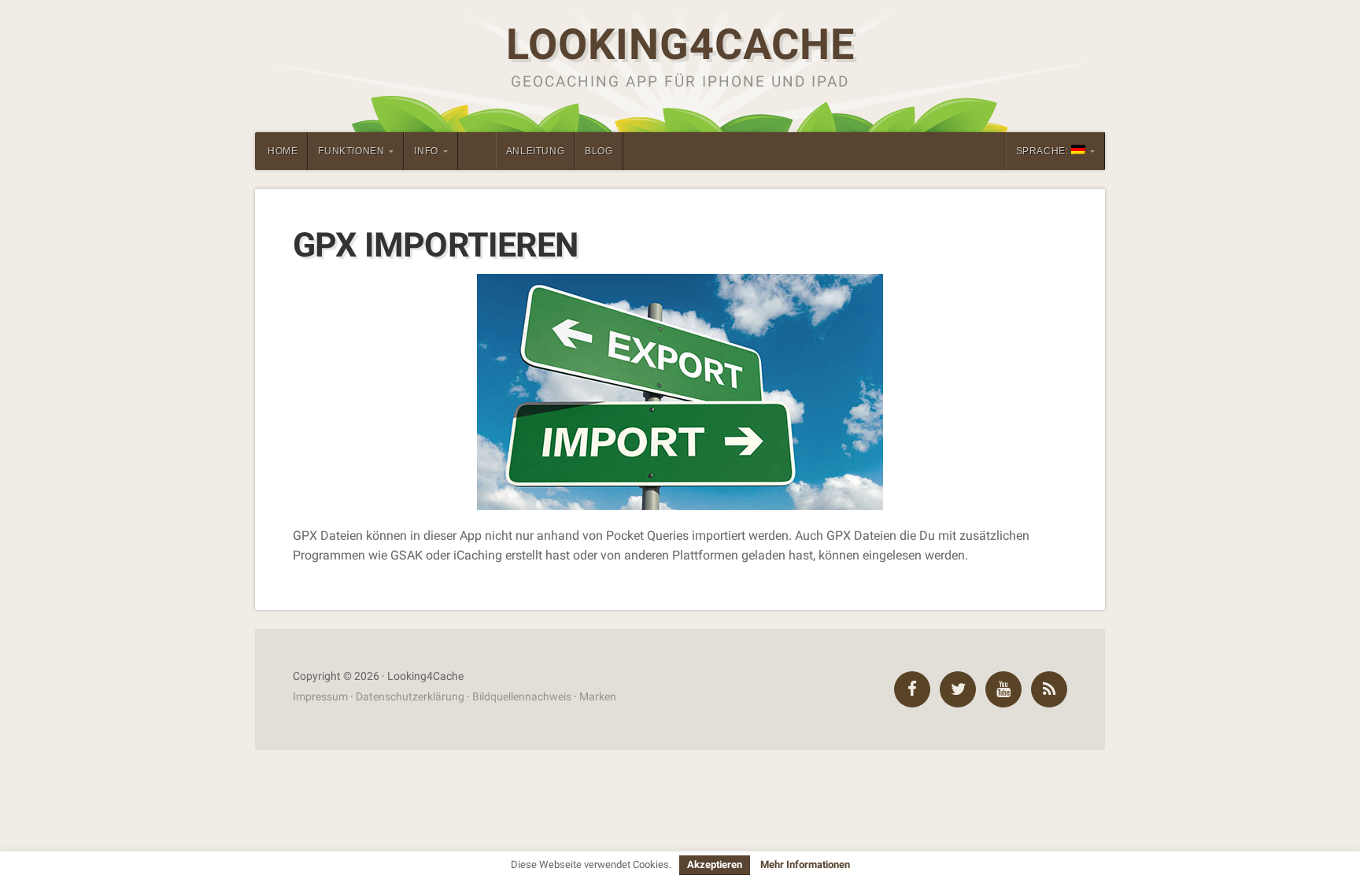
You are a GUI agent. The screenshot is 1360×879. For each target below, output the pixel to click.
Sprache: (1043, 151)
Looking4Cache (680, 44)
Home (283, 151)
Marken (597, 697)
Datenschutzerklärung (410, 697)
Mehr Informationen (805, 864)
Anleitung (535, 151)
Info (426, 151)
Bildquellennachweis (521, 697)
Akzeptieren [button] (714, 864)
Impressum (320, 697)
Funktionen (351, 151)
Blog (598, 151)
